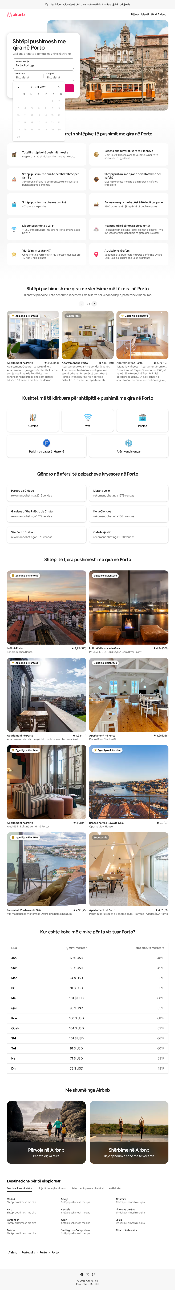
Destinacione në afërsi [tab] (19, 1188)
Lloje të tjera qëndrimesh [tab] (52, 1188)
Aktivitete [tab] (114, 1188)
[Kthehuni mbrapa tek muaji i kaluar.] (19, 87)
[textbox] (28, 77)
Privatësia (81, 1284)
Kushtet (94, 1284)
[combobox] (43, 65)
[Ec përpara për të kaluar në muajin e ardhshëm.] (59, 87)
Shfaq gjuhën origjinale (117, 4)
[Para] (94, 304)
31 (18, 136)
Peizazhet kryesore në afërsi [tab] (87, 1188)
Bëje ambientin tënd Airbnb (148, 14)
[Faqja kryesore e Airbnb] (16, 14)
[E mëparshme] (81, 304)
